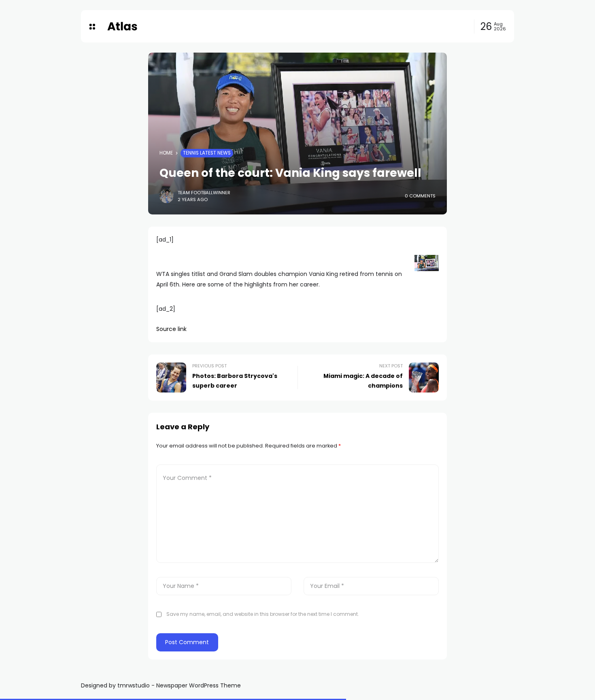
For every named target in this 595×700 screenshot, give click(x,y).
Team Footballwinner (204, 192)
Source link (171, 329)
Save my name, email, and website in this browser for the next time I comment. (262, 614)
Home (166, 153)
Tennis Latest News (207, 153)
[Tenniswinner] (122, 26)
